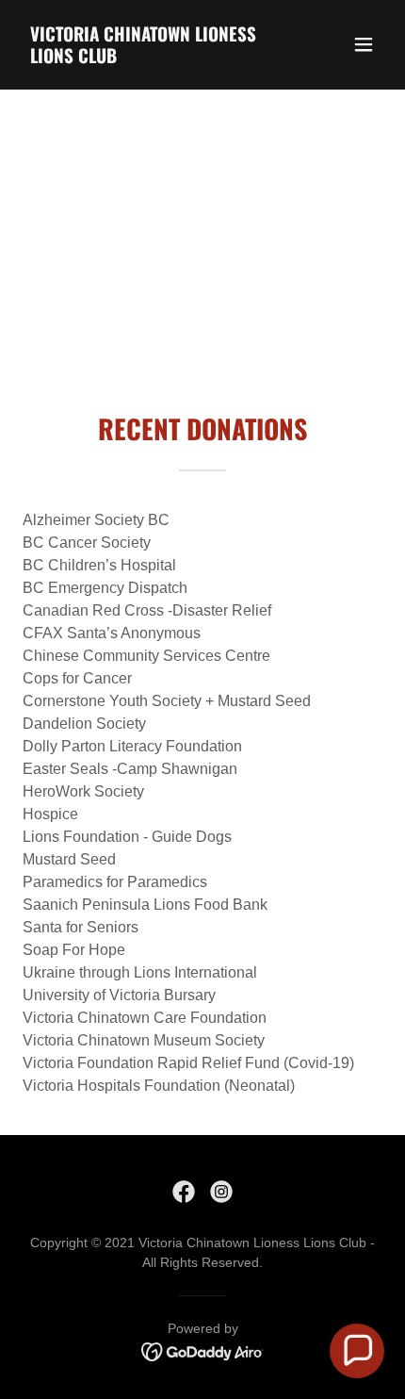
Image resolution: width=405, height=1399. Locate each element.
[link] (148, 58)
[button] (363, 44)
